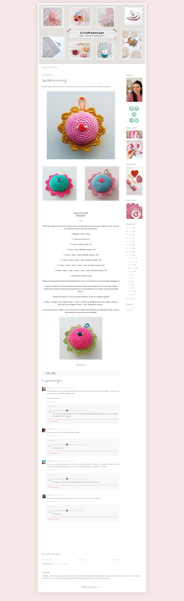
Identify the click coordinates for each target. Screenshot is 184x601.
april (130, 285)
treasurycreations (132, 308)
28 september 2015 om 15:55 (78, 445)
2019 (130, 241)
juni (129, 278)
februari (131, 291)
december (131, 258)
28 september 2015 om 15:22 (64, 429)
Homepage (81, 560)
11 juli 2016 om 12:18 (76, 511)
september (132, 268)
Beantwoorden (52, 401)
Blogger (99, 587)
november (131, 261)
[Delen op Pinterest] (55, 373)
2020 (130, 238)
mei (129, 281)
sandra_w (50, 429)
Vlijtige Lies (51, 461)
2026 (130, 228)
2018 (130, 245)
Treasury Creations (59, 410)
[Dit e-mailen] (47, 373)
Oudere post (115, 560)
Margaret (50, 388)
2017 (130, 248)
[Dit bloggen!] (49, 373)
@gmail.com (130, 310)
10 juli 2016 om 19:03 (58, 495)
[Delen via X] (51, 373)
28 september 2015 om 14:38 (78, 410)
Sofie (48, 495)
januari (130, 294)
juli (129, 275)
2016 (130, 252)
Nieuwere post (47, 560)
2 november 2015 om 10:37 (78, 479)
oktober (131, 265)
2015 (130, 255)
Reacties (52, 406)
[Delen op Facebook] (53, 373)
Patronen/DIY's (49, 67)
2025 (130, 231)
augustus (131, 271)
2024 (130, 235)
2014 (130, 299)
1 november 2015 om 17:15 (65, 461)
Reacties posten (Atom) (60, 564)
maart (130, 288)
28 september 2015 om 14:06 (64, 388)
